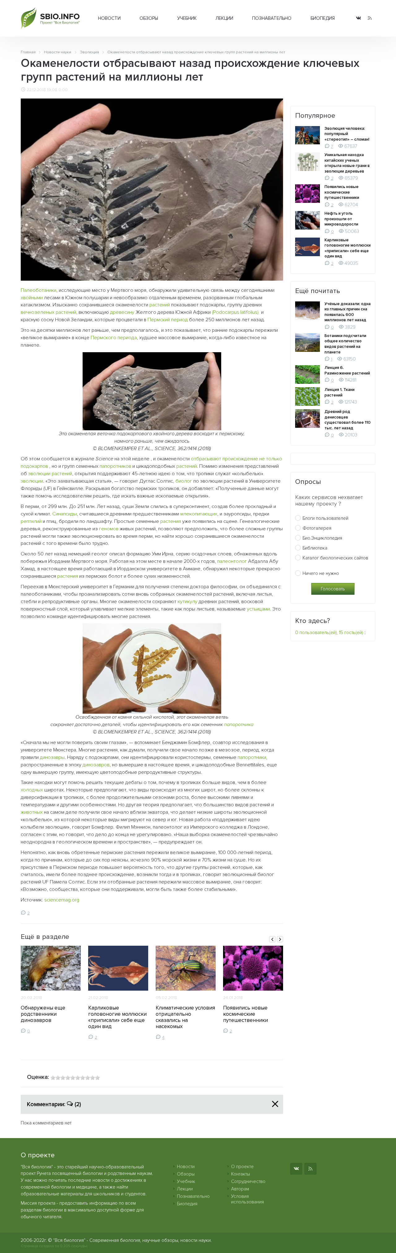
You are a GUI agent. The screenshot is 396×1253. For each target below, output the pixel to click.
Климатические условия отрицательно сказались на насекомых (185, 1017)
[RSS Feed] (369, 18)
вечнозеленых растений (48, 312)
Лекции (224, 18)
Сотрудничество (248, 1181)
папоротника (238, 724)
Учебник (187, 18)
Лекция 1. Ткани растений (340, 392)
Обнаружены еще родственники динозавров (43, 1014)
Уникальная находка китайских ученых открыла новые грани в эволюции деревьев (347, 163)
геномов (108, 529)
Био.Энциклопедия (322, 538)
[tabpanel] (50, 990)
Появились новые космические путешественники (245, 1014)
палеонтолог (232, 561)
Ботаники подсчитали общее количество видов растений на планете (345, 344)
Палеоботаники (38, 290)
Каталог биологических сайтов (335, 558)
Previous (272, 939)
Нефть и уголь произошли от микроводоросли (341, 219)
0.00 (63, 89)
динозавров (96, 765)
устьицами (258, 609)
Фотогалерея (317, 528)
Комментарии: (54, 1104)
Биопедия (323, 18)
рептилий (31, 521)
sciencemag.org (61, 900)
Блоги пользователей (325, 518)
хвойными (32, 298)
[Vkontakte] (358, 18)
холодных (32, 790)
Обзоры (149, 18)
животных (32, 812)
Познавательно (271, 18)
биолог (183, 481)
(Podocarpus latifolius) (235, 312)
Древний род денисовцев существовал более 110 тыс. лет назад (348, 420)
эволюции (32, 481)
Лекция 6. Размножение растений (347, 370)
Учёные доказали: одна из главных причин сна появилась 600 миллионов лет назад (348, 312)
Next (280, 939)
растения (170, 521)
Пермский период (168, 320)
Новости (109, 18)
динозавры (52, 757)
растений (159, 305)
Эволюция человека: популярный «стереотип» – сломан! (347, 134)
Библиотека (315, 548)
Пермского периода (114, 338)
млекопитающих (198, 514)
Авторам (240, 1189)
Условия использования (247, 1199)
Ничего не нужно (321, 573)
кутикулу (187, 601)
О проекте (242, 1166)
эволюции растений (50, 474)
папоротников (115, 466)
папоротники (252, 757)
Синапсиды (64, 514)
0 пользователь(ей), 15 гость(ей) (329, 632)
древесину (122, 312)
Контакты (240, 1174)
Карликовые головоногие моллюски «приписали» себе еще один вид (117, 1017)
